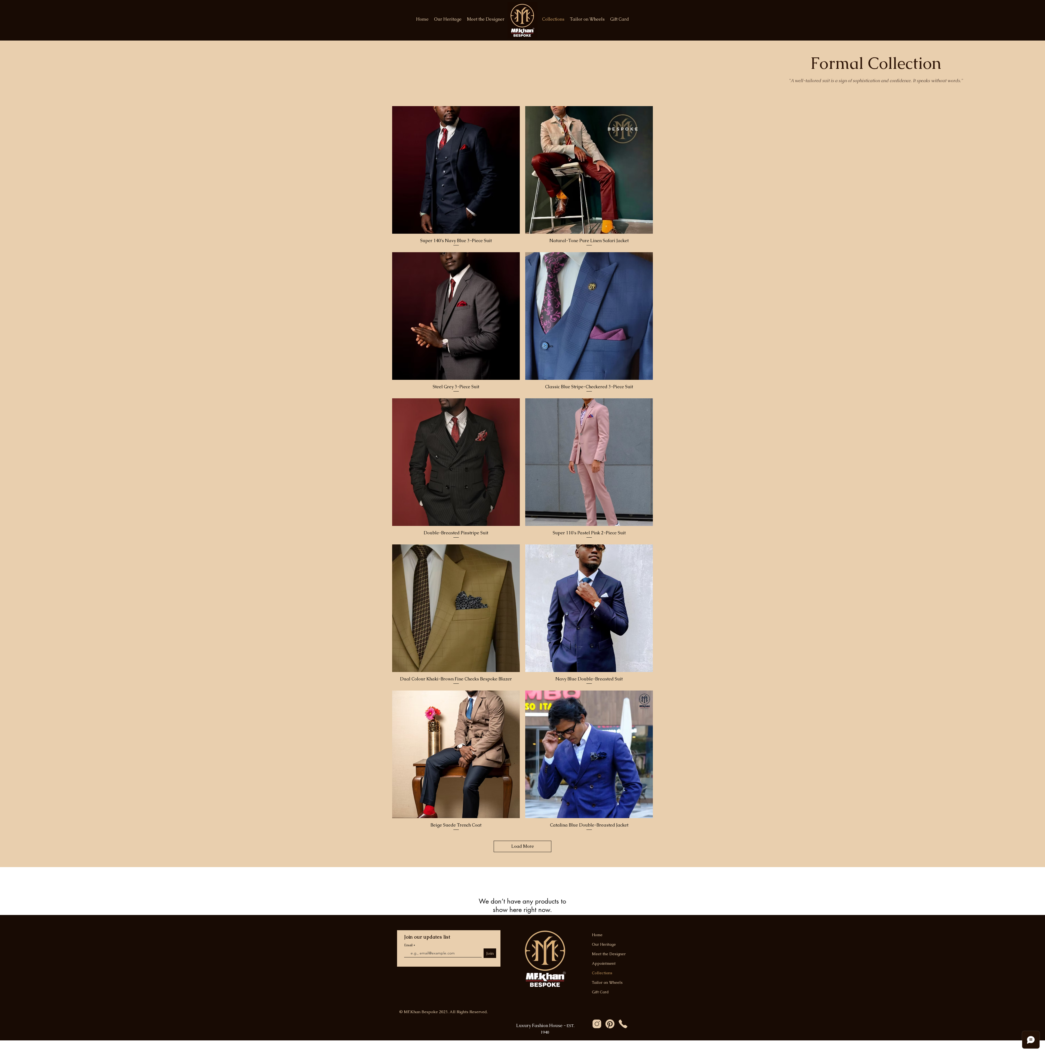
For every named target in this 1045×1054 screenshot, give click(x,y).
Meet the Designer (609, 953)
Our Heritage (604, 944)
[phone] (623, 1024)
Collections (602, 972)
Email (408, 945)
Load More (522, 846)
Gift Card (600, 992)
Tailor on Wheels (607, 982)
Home (597, 934)
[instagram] (597, 1024)
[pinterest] (610, 1024)
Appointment (604, 963)
